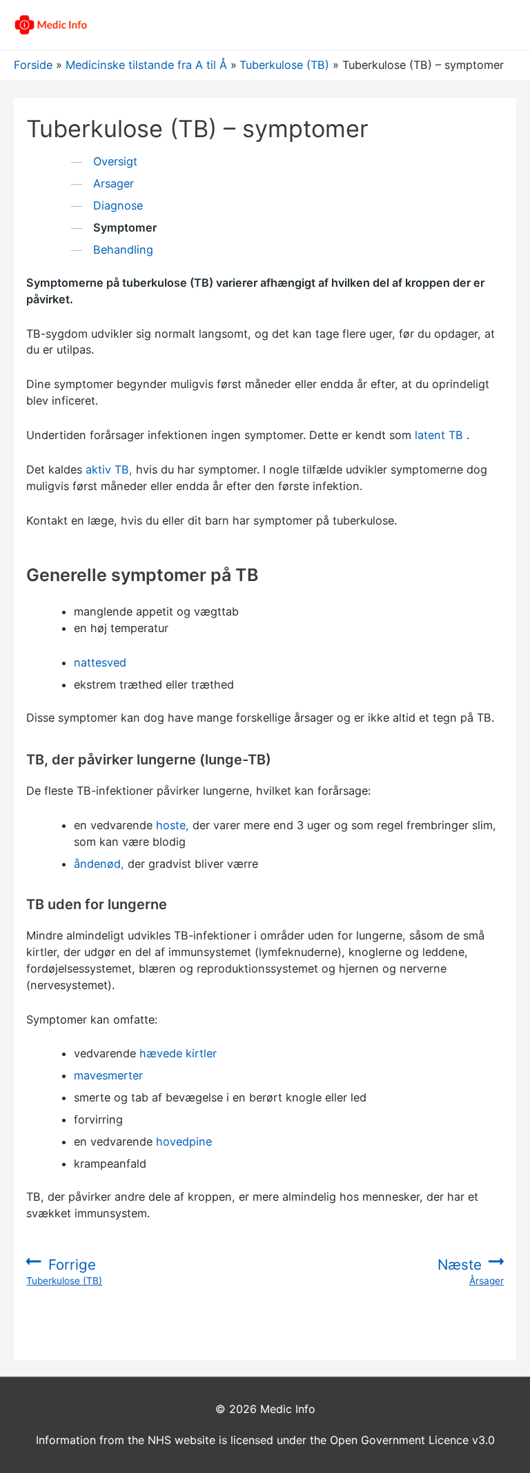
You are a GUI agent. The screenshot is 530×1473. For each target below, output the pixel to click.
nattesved (100, 662)
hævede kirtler (178, 1053)
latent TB (439, 435)
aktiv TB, (109, 469)
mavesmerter (108, 1075)
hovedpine (184, 1141)
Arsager (113, 183)
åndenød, (99, 864)
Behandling (123, 249)
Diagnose (118, 205)
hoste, (172, 825)
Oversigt (115, 161)
